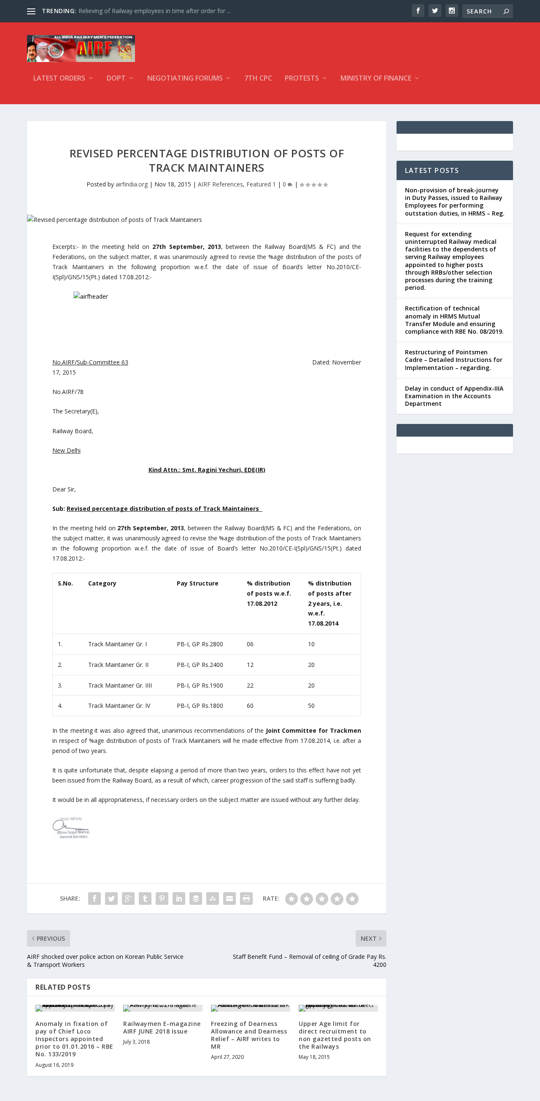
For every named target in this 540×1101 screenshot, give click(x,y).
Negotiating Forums (185, 79)
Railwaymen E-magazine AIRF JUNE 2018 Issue (162, 1027)
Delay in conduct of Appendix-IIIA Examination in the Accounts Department (454, 395)
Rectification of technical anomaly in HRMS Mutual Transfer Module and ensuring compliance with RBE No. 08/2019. (454, 319)
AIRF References (220, 184)
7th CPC (258, 79)
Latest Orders (59, 79)
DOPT (116, 79)
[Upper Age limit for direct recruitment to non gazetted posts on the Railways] (338, 1008)
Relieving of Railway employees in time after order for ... (154, 11)
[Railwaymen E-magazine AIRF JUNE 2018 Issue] (162, 1008)
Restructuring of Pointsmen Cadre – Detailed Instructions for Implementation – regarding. (453, 359)
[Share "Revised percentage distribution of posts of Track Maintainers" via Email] (229, 898)
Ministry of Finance (375, 79)
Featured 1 (261, 184)
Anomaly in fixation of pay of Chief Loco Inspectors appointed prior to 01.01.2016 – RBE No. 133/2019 (74, 1039)
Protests (302, 79)
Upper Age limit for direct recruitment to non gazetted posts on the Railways (335, 1035)
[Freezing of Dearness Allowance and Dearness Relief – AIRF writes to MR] (250, 1008)
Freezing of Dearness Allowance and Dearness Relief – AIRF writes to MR (249, 1035)
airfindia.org (132, 184)
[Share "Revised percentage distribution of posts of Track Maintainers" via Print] (246, 898)
